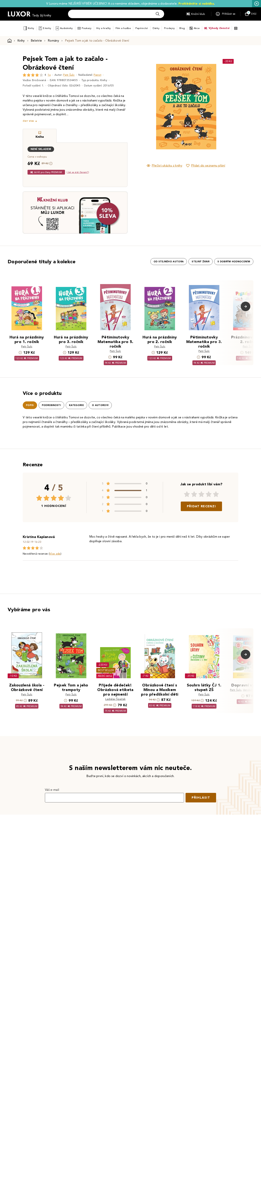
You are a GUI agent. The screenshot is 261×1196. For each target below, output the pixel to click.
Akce (197, 28)
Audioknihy (66, 28)
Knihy (31, 28)
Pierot (97, 75)
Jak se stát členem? (77, 172)
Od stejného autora (169, 261)
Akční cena (105, 675)
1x (49, 75)
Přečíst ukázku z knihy (167, 165)
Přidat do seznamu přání (208, 165)
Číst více (28, 121)
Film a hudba (123, 28)
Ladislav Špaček (115, 699)
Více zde (55, 553)
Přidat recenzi (201, 506)
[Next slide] (229, 106)
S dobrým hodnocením (233, 261)
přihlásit (201, 797)
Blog (182, 28)
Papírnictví (141, 28)
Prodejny (169, 28)
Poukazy (87, 28)
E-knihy (47, 28)
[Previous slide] (143, 106)
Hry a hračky (103, 28)
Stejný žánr (200, 261)
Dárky (156, 28)
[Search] (158, 14)
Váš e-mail (52, 790)
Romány (53, 40)
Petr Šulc (69, 75)
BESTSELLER (106, 670)
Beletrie (36, 40)
